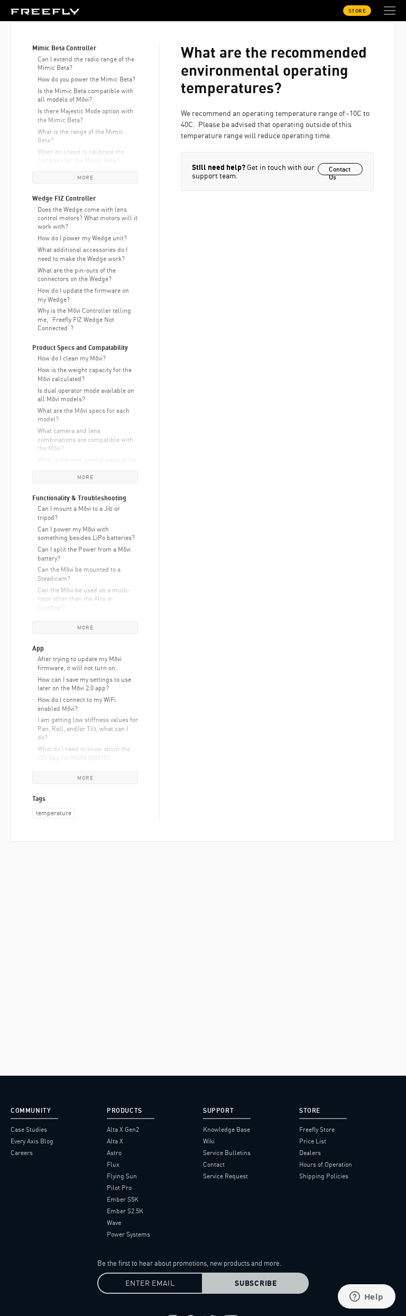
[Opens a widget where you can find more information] (366, 1297)
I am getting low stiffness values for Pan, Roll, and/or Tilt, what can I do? (88, 728)
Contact (214, 1164)
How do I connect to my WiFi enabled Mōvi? (77, 704)
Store (357, 10)
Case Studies (29, 1129)
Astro (114, 1153)
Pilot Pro (119, 1188)
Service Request (225, 1176)
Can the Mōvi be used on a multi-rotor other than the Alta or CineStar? (84, 598)
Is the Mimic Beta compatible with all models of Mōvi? (85, 95)
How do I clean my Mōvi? (72, 358)
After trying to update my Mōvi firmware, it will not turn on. (80, 663)
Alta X (115, 1141)
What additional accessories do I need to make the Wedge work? (82, 254)
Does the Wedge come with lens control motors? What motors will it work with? (87, 218)
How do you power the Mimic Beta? (86, 79)
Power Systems (128, 1234)
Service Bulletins (227, 1153)
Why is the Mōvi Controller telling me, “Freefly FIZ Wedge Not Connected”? (84, 319)
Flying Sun (122, 1176)
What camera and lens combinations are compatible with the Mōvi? (85, 439)
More (85, 177)
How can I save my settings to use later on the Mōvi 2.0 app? (84, 683)
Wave (114, 1223)
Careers (22, 1153)
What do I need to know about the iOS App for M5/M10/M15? (84, 753)
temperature (53, 813)
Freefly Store (317, 1129)
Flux (113, 1164)
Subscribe (255, 1283)
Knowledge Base (226, 1129)
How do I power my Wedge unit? (82, 238)
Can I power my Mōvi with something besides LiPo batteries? (86, 533)
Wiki (209, 1141)
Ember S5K (123, 1199)
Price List (312, 1141)
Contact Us (339, 170)
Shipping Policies (323, 1176)
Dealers (310, 1153)
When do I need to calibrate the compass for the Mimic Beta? (81, 156)
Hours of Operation (325, 1164)
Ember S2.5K (125, 1211)
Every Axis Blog (32, 1141)
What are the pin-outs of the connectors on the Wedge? (77, 274)
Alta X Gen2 (123, 1129)
